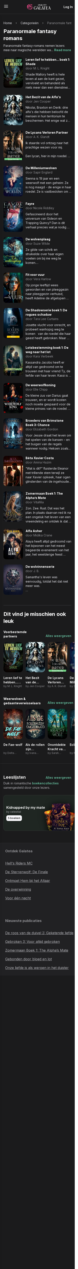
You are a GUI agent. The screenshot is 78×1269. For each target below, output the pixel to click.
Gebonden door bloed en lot (28, 959)
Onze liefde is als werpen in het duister (37, 968)
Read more (62, 50)
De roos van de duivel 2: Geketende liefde (39, 933)
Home (7, 23)
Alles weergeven (58, 636)
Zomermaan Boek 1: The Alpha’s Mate (36, 950)
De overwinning (18, 889)
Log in (68, 7)
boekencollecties (45, 783)
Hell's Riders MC (18, 863)
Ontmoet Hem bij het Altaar (27, 880)
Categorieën (30, 23)
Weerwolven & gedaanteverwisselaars (22, 701)
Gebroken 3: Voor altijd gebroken (32, 941)
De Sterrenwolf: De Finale (26, 872)
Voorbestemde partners (15, 634)
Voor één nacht (18, 898)
